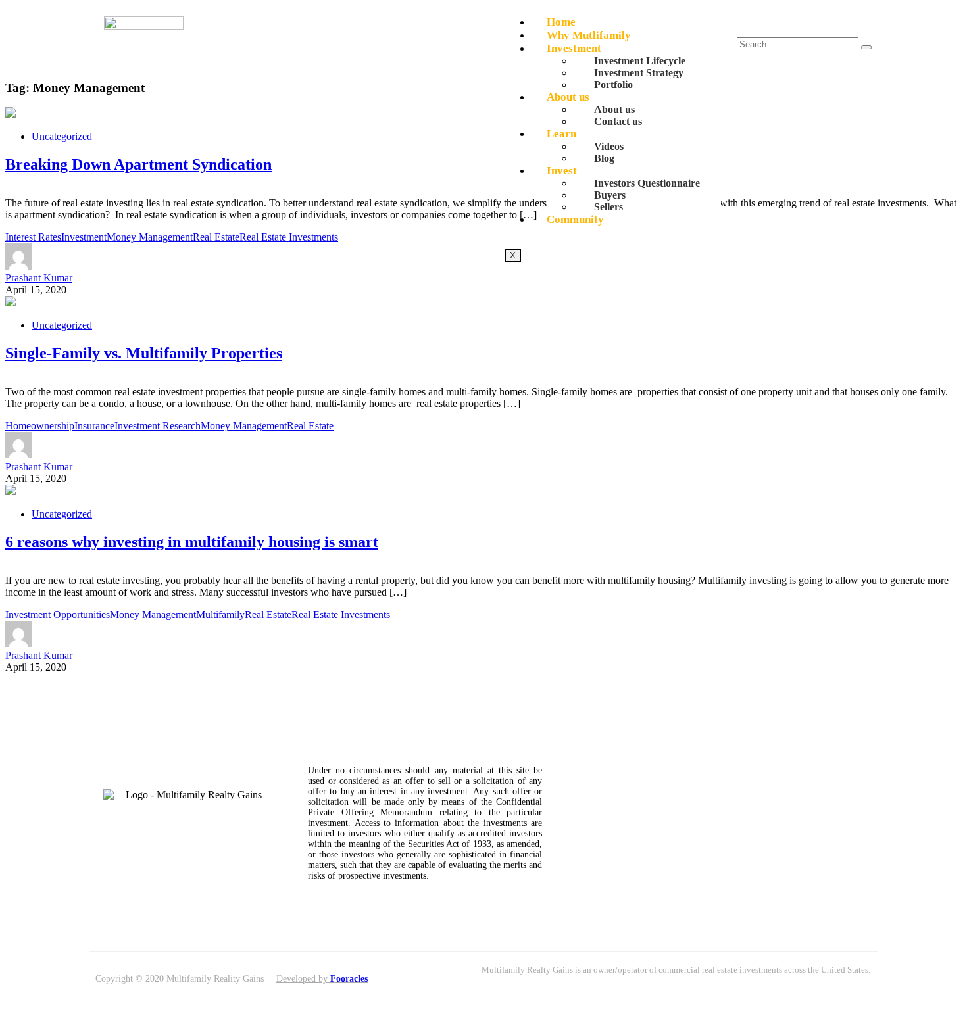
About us (568, 97)
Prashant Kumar (38, 277)
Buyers (610, 195)
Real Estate (216, 237)
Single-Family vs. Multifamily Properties (143, 353)
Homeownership (39, 425)
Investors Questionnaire (647, 183)
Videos (609, 146)
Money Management (150, 237)
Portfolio (613, 84)
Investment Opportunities (57, 614)
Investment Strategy (638, 72)
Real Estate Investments (288, 237)
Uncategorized (62, 136)
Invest (562, 170)
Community (575, 219)
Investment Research (157, 425)
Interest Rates (33, 237)
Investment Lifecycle (639, 60)
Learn (561, 134)
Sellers (608, 206)
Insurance (94, 425)
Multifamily (220, 614)
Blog (604, 158)
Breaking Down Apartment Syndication (138, 164)
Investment (574, 48)
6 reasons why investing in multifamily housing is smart (191, 541)
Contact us (618, 121)
